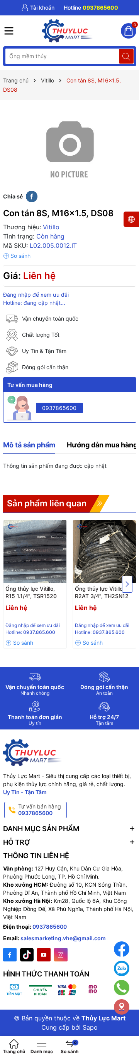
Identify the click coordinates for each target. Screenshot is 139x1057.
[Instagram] (61, 954)
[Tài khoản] (37, 7)
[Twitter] (27, 954)
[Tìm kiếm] (126, 56)
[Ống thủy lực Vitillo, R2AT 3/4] (104, 551)
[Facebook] (10, 954)
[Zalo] (121, 968)
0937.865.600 (39, 632)
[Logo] (67, 30)
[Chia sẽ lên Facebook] (31, 196)
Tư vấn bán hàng (39, 809)
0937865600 (59, 408)
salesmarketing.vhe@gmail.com (63, 938)
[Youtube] (44, 954)
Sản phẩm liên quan (46, 503)
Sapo (90, 1027)
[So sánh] (17, 256)
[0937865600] (91, 7)
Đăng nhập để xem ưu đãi (36, 294)
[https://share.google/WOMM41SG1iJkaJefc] (121, 1007)
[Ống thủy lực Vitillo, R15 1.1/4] (34, 551)
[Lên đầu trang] (127, 1031)
